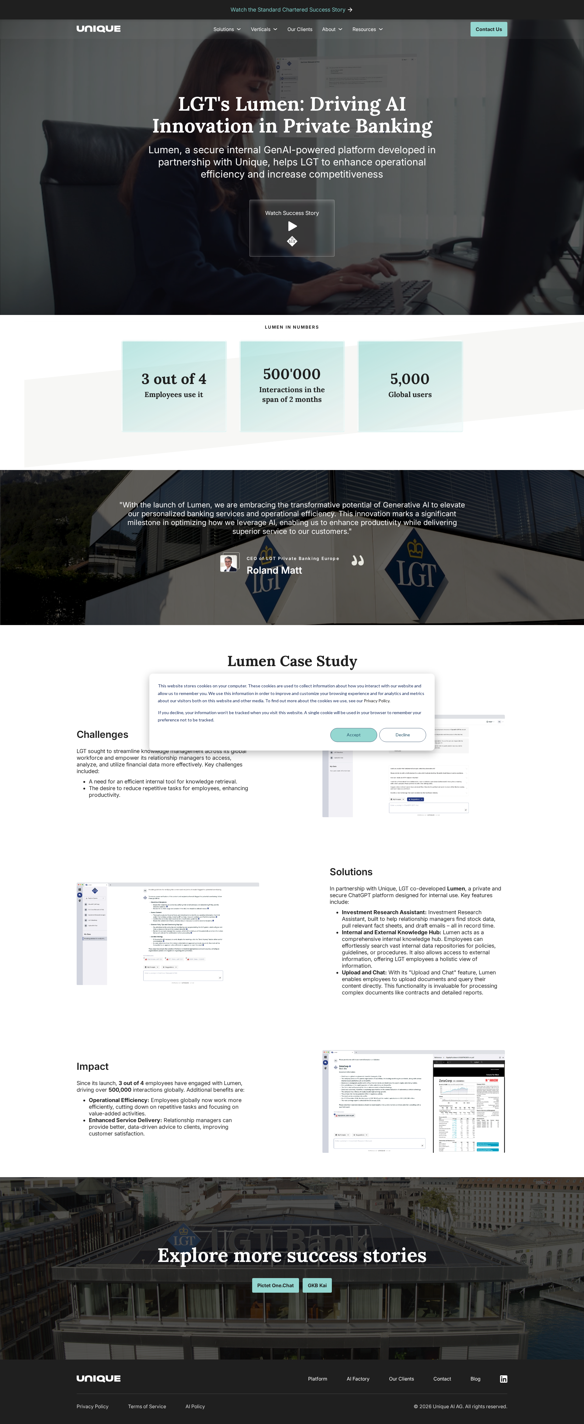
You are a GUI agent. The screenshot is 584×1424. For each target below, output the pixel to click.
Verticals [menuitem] (260, 29)
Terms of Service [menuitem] (147, 1406)
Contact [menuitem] (442, 1379)
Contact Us (489, 29)
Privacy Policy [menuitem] (93, 1406)
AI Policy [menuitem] (195, 1406)
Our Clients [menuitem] (299, 29)
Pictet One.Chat (275, 1285)
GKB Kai (317, 1285)
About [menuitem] (328, 29)
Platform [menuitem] (317, 1379)
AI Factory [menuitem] (358, 1379)
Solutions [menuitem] (224, 29)
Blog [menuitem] (476, 1379)
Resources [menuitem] (364, 29)
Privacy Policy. (377, 700)
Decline (403, 734)
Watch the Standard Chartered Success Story (288, 9)
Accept (354, 734)
